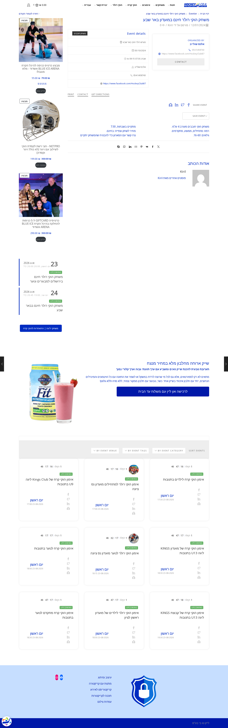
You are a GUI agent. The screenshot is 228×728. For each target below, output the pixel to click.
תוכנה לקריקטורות (101, 696)
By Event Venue (106, 450)
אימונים (146, 4)
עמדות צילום (104, 702)
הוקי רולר (117, 4)
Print (71, 94)
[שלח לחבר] (136, 147)
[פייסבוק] (153, 147)
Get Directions (100, 94)
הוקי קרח (132, 4)
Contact (82, 94)
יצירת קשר (101, 4)
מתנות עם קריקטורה (100, 683)
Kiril (170, 25)
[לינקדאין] (130, 147)
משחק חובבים (80, 33)
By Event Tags (137, 450)
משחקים (160, 4)
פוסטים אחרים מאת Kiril (172, 178)
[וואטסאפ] (124, 147)
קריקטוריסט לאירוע (100, 689)
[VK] (147, 147)
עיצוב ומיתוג (104, 677)
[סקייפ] (119, 147)
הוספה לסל (40, 165)
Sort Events (197, 451)
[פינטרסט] (141, 147)
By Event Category (170, 450)
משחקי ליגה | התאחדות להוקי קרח (40, 328)
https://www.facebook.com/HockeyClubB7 (124, 83)
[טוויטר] (158, 147)
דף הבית (204, 13)
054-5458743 (198, 49)
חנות (172, 4)
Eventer (193, 13)
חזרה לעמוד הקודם (28, 13)
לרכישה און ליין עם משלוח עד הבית (163, 391)
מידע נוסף (41, 90)
